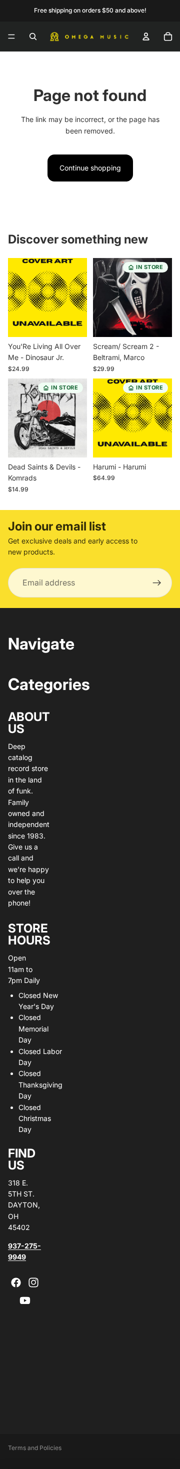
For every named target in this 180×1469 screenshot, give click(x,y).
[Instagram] (34, 1282)
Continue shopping (90, 168)
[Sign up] (157, 583)
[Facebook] (16, 1282)
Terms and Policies (35, 1448)
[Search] (33, 37)
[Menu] (11, 36)
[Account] (146, 37)
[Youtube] (25, 1300)
